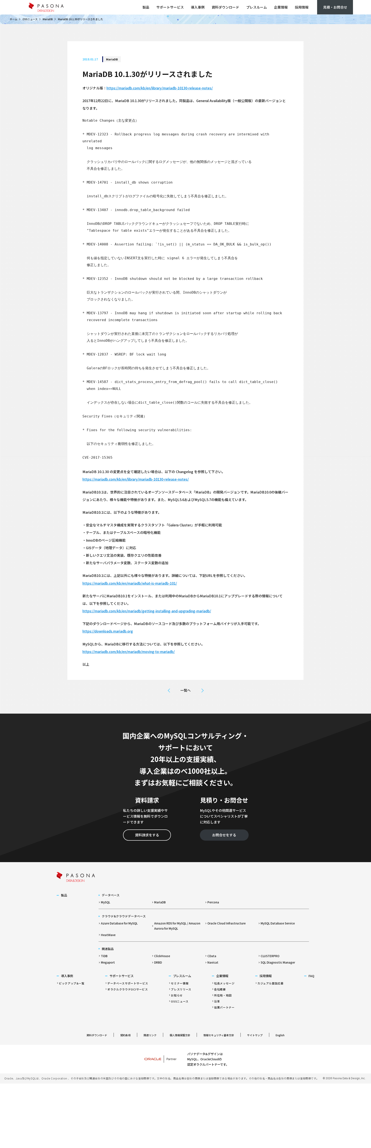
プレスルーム (256, 7)
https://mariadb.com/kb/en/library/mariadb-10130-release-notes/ (159, 87)
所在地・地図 (223, 995)
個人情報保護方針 (180, 1035)
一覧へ (185, 690)
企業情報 (281, 7)
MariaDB (48, 19)
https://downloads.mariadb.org (107, 631)
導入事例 (198, 7)
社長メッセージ (224, 983)
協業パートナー (224, 1007)
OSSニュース (30, 19)
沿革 (217, 1001)
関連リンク (150, 1035)
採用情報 (302, 7)
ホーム (13, 19)
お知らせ (177, 995)
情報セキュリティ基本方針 (218, 1035)
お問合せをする (224, 834)
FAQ (311, 975)
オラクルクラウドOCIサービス (127, 989)
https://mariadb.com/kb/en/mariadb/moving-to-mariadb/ (128, 651)
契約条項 (125, 1035)
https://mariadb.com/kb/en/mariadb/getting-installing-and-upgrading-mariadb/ (146, 610)
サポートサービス (170, 7)
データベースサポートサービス (127, 983)
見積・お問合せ (335, 7)
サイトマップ (255, 1035)
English (280, 1035)
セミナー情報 (180, 983)
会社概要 (220, 989)
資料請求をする (147, 834)
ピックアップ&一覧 (72, 983)
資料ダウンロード (225, 7)
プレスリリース (181, 989)
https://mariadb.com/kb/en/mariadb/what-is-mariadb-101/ (129, 583)
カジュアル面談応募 (270, 983)
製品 (145, 7)
